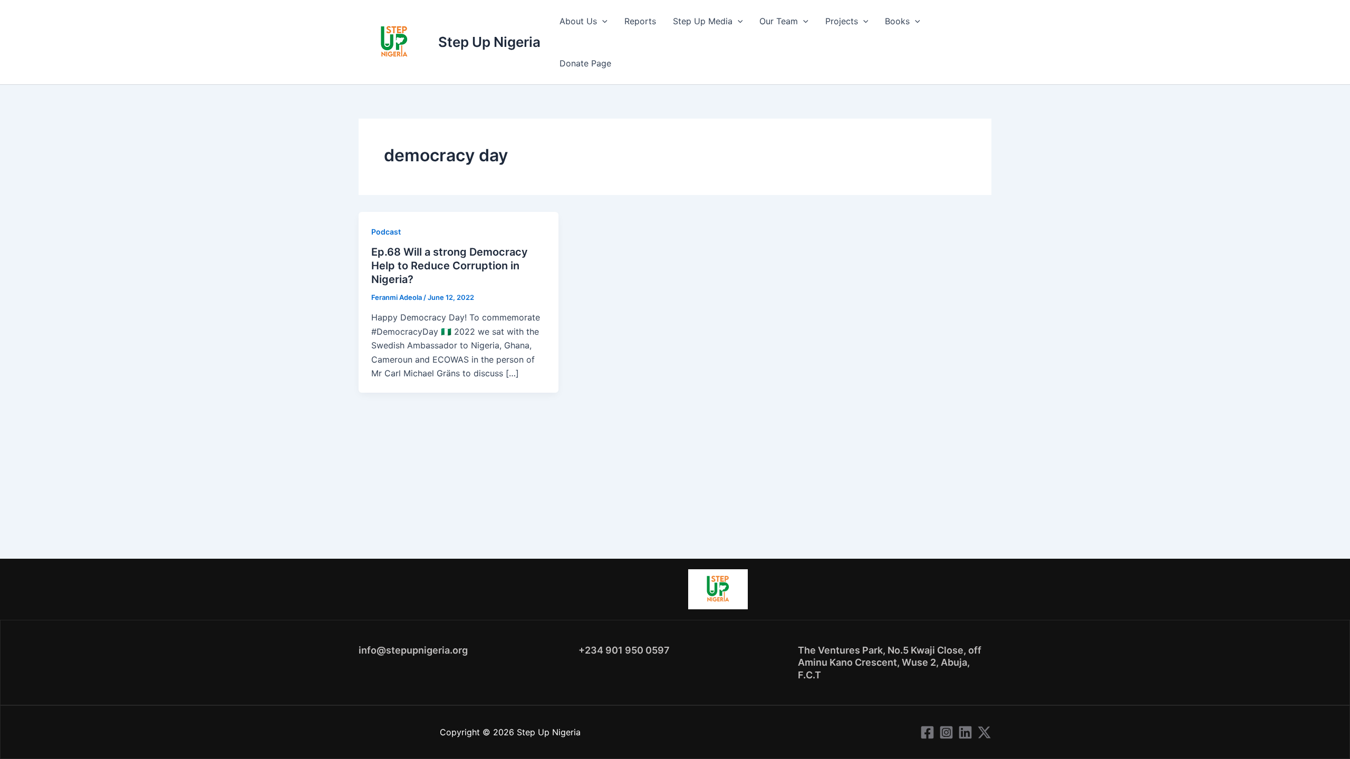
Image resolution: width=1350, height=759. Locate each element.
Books (897, 21)
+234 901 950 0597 (624, 650)
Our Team (778, 21)
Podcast (386, 231)
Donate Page (585, 63)
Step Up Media (702, 21)
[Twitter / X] (984, 732)
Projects (841, 21)
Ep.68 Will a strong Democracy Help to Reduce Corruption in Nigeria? (449, 266)
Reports (640, 21)
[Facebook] (927, 732)
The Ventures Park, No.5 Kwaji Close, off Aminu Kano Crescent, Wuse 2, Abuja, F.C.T (889, 662)
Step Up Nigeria (489, 42)
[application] (602, 21)
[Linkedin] (965, 732)
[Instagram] (946, 732)
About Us (578, 21)
